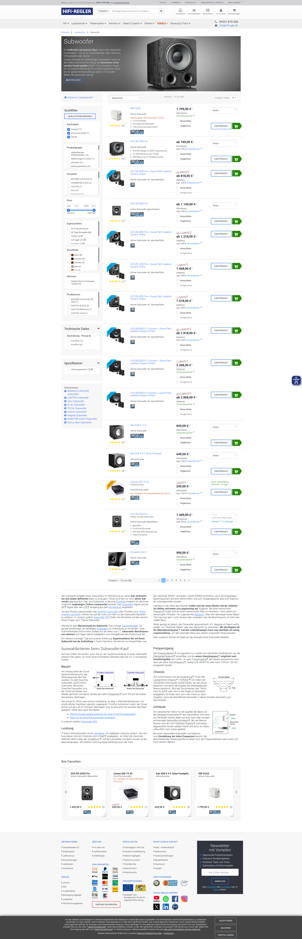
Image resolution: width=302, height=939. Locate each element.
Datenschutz (190, 2)
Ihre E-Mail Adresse (219, 872)
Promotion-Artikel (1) (80, 133)
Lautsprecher (78, 23)
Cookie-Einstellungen (96, 927)
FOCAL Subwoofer (77, 408)
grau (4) (77, 266)
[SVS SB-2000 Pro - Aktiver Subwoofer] (116, 211)
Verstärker (99, 733)
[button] (66, 792)
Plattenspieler (97, 23)
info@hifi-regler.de (121, 3)
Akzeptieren (225, 921)
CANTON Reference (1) (81, 309)
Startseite (65, 32)
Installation (68, 899)
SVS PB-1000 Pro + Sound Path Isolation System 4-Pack (150, 265)
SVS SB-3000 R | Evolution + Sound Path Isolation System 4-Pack (150, 330)
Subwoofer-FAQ (89, 721)
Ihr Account (220, 14)
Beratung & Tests (179, 23)
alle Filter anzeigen (81, 116)
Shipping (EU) (69, 851)
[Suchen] (161, 11)
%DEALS (161, 23)
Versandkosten (193, 149)
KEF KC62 (135, 108)
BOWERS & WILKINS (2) (81, 179)
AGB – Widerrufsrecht (164, 847)
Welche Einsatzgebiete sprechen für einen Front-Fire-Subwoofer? (103, 714)
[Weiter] (189, 580)
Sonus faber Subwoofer (80, 422)
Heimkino (113, 23)
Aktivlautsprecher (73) (80, 369)
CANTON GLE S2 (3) (80, 305)
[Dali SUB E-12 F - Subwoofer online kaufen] (116, 432)
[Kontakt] (222, 21)
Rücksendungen (70, 860)
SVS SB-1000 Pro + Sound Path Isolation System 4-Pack (150, 172)
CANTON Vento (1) (79, 313)
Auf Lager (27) (77, 240)
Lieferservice (68, 856)
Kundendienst (69, 891)
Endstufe (120, 601)
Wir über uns (99, 847)
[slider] (68, 210)
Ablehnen (226, 928)
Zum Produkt (221, 126)
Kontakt (162, 2)
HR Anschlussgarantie (73, 903)
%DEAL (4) (75, 236)
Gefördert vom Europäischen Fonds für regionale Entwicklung (134, 897)
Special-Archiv (130, 868)
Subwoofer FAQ (101, 617)
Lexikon (66, 882)
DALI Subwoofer (76, 401)
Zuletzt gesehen (194, 14)
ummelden (226, 887)
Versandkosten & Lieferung (212, 2)
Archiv (216, 889)
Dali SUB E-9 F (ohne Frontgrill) (146, 453)
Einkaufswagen (234, 14)
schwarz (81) (80, 259)
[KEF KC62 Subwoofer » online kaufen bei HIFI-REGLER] (116, 115)
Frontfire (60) (76, 344)
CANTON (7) (76, 186)
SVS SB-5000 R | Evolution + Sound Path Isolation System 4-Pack (150, 394)
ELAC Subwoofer (76, 404)
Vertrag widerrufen (106, 904)
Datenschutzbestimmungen (149, 933)
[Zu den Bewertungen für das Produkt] (115, 125)
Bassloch (199, 614)
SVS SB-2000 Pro (139, 203)
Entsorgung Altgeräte (72, 895)
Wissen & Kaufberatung (134, 851)
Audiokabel (102, 628)
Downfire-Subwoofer (108, 611)
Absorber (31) (77, 162)
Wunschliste (208, 14)
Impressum (168, 933)
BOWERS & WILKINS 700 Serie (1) (82, 300)
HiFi (65, 23)
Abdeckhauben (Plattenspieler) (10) (80, 153)
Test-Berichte (130, 864)
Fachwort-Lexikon (132, 860)
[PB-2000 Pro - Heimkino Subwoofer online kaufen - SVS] (116, 521)
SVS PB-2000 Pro (139, 514)
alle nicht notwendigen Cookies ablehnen (182, 929)
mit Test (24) (76, 244)
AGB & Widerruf (234, 2)
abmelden (211, 887)
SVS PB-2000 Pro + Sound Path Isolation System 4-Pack (150, 297)
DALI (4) (74, 190)
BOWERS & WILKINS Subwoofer (78, 393)
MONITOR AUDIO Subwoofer (82, 418)
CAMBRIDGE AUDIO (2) (81, 183)
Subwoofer (127, 604)
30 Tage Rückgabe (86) (81, 232)
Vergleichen (180, 14)
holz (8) (77, 270)
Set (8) (74, 137)
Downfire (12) (77, 341)
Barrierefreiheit (161, 860)
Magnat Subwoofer (77, 415)
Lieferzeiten (68, 864)
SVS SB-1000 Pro (139, 141)
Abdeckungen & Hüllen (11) (83, 159)
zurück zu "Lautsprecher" (80, 97)
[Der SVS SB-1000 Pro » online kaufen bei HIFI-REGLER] (116, 148)
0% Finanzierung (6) (79, 228)
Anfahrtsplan (99, 856)
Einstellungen (226, 935)
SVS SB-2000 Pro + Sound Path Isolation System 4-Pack (150, 233)
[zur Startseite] (77, 11)
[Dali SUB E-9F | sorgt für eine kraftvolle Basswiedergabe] (116, 461)
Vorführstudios (99, 851)
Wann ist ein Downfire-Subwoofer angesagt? (92, 717)
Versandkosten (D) (71, 847)
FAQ (64, 887)
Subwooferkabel (130, 625)
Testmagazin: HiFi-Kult (134, 847)
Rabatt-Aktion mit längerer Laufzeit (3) (82, 282)
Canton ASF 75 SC (139, 482)
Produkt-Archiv (130, 872)
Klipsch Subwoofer (77, 411)
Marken (148, 23)
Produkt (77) (76, 129)
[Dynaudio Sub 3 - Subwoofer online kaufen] (116, 559)
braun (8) (78, 255)
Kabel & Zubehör (131, 23)
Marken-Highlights (132, 856)
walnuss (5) (79, 262)
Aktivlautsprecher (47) (80, 166)
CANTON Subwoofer (78, 397)
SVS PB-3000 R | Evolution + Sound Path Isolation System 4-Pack (150, 362)
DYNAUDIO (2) (77, 194)
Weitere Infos (74, 80)
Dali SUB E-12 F (138, 425)
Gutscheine (68, 868)
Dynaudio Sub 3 (138, 552)
